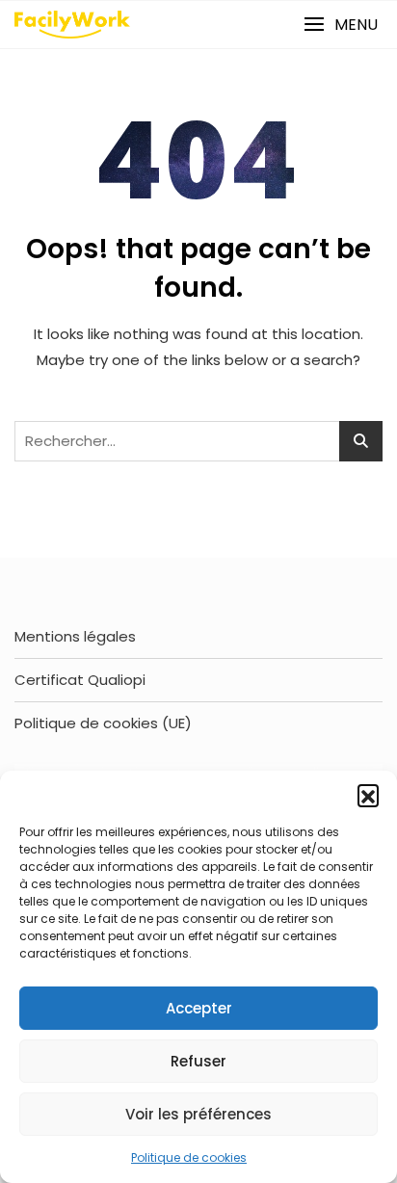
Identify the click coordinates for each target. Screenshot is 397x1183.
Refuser (198, 1061)
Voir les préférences (198, 1114)
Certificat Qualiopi (80, 680)
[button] (368, 794)
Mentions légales (75, 636)
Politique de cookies (189, 1157)
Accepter (199, 1008)
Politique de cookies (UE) (103, 723)
